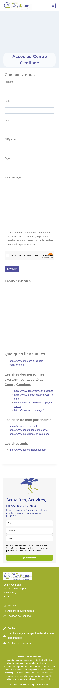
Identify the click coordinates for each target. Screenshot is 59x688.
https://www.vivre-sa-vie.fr (23, 426)
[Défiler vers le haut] (52, 682)
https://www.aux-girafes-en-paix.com (29, 434)
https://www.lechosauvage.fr (29, 410)
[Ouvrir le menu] (53, 5)
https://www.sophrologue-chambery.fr (29, 430)
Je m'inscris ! (29, 557)
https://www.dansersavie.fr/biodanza (33, 391)
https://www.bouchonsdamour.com (27, 449)
